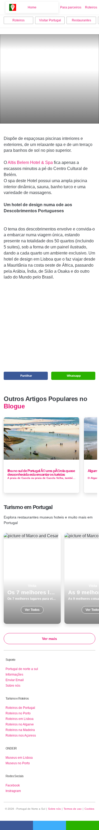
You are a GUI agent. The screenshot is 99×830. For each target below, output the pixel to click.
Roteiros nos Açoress (21, 735)
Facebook (13, 785)
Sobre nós (13, 685)
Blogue (14, 406)
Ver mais (49, 638)
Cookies (89, 808)
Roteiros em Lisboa (20, 719)
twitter (49, 825)
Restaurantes (81, 20)
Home (32, 7)
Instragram (13, 791)
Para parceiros (70, 7)
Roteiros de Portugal (20, 708)
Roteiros (91, 7)
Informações (14, 674)
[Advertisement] (49, 324)
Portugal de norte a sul (22, 669)
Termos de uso (73, 808)
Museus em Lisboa (19, 758)
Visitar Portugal (50, 20)
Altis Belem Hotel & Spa (30, 162)
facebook (16, 825)
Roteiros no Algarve (20, 724)
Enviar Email (15, 680)
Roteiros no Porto (18, 713)
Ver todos (32, 578)
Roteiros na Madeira (20, 730)
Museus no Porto (18, 763)
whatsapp (82, 825)
